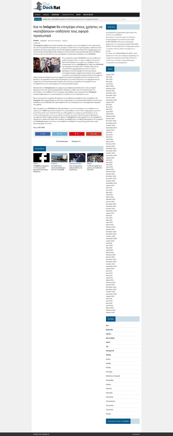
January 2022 (110, 202)
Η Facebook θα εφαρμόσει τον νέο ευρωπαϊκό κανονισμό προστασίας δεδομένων (41, 168)
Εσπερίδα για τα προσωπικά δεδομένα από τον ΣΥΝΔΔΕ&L (58, 168)
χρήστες (65, 41)
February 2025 (110, 116)
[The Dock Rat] (50, 6)
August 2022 (110, 185)
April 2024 (109, 139)
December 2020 (111, 232)
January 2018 (110, 312)
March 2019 (110, 280)
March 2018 (110, 308)
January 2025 (110, 118)
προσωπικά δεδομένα (54, 41)
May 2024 (109, 137)
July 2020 (109, 243)
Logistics (54, 163)
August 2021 (110, 213)
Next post (75, 141)
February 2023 (110, 172)
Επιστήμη (109, 372)
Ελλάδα (108, 363)
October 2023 (110, 153)
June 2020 (109, 245)
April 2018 (109, 306)
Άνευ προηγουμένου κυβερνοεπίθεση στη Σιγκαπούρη (75, 168)
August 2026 (110, 75)
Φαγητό (108, 414)
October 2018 (110, 292)
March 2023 (110, 169)
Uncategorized (110, 351)
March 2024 (110, 142)
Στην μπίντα (109, 405)
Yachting (108, 355)
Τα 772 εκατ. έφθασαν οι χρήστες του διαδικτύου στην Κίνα (94, 168)
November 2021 (111, 206)
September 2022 (111, 183)
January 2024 (110, 146)
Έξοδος (108, 367)
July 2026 (109, 77)
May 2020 (109, 248)
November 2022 (111, 178)
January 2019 (110, 285)
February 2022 (110, 199)
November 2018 (111, 289)
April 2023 (109, 167)
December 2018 (111, 287)
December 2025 (111, 93)
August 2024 (110, 130)
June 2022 (109, 190)
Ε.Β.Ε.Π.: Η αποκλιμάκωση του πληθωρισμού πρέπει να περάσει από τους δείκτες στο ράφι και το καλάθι (122, 48)
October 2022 (110, 181)
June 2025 (109, 107)
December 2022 (111, 176)
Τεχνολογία (77, 163)
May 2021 (109, 220)
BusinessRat (55, 15)
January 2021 (110, 229)
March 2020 (110, 252)
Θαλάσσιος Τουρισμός (113, 376)
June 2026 (109, 79)
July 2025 (109, 105)
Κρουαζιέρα (109, 380)
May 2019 (109, 275)
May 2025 (109, 109)
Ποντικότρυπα (68, 15)
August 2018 (110, 296)
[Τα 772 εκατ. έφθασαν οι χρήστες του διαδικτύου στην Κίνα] (95, 161)
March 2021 (110, 225)
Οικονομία (109, 393)
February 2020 (110, 255)
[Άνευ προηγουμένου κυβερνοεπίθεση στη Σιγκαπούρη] (77, 161)
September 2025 (111, 100)
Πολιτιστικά (109, 397)
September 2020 (111, 238)
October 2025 (110, 98)
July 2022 (109, 188)
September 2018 (111, 294)
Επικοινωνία (136, 434)
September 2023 (111, 155)
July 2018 (109, 299)
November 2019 (111, 262)
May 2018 (109, 303)
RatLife (78, 15)
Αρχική (37, 15)
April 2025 (109, 112)
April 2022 (109, 195)
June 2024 (109, 135)
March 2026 (110, 86)
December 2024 (111, 121)
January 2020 (110, 257)
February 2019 (110, 282)
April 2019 (109, 278)
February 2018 (110, 310)
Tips (107, 346)
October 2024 (110, 125)
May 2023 (109, 165)
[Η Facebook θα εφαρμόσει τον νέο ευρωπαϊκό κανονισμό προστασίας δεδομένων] (41, 161)
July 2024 (109, 132)
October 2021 (110, 209)
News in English (88, 15)
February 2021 (110, 227)
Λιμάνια (46, 15)
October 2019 (110, 264)
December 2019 (111, 259)
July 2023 (109, 160)
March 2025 (110, 114)
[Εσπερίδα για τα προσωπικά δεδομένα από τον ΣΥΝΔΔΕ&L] (59, 161)
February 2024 (110, 144)
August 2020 (110, 241)
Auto (107, 325)
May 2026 (109, 81)
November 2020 (111, 234)
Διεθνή (35, 163)
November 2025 (111, 95)
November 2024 (111, 123)
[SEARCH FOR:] (130, 19)
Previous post (63, 141)
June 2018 (109, 301)
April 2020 (109, 250)
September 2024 (111, 128)
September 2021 (111, 211)
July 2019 (109, 271)
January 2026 (110, 91)
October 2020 (110, 236)
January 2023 (110, 174)
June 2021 (109, 218)
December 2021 (111, 204)
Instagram (43, 41)
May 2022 (109, 192)
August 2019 (110, 269)
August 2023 (110, 158)
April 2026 (109, 84)
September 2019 (111, 266)
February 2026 (110, 88)
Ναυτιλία (108, 388)
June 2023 (109, 162)
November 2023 (111, 151)
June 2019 (109, 273)
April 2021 (109, 222)
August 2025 (110, 102)
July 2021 (109, 215)
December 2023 (111, 148)
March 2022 (110, 197)
